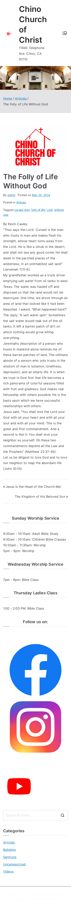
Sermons (9, 857)
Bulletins (9, 850)
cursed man (22, 209)
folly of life (38, 209)
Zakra (33, 898)
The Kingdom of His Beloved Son (40, 496)
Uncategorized (14, 864)
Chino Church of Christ (48, 893)
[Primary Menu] (65, 33)
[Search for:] (35, 815)
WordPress (51, 898)
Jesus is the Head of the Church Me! (33, 487)
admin (11, 195)
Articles (21, 202)
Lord (50, 209)
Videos (8, 871)
